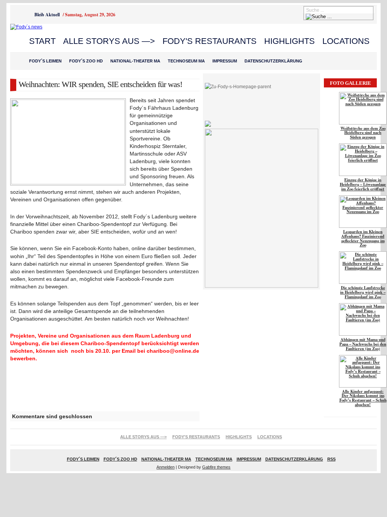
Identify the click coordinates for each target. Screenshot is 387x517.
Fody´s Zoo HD (86, 61)
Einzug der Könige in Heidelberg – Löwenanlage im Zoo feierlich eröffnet (363, 184)
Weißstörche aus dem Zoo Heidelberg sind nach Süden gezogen (363, 132)
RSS (331, 459)
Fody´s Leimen (45, 61)
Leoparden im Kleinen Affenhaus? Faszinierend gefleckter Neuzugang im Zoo (363, 238)
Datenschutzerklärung (273, 61)
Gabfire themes (216, 467)
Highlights (289, 41)
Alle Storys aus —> (109, 41)
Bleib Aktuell (47, 14)
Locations (346, 41)
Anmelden (165, 467)
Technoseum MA (186, 61)
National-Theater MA (135, 61)
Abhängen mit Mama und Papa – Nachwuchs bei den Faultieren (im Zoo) (362, 344)
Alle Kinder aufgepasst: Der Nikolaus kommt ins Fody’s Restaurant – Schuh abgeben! (363, 398)
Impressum (224, 61)
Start (42, 41)
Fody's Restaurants (210, 41)
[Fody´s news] (26, 27)
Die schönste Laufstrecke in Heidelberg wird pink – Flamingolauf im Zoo (362, 292)
